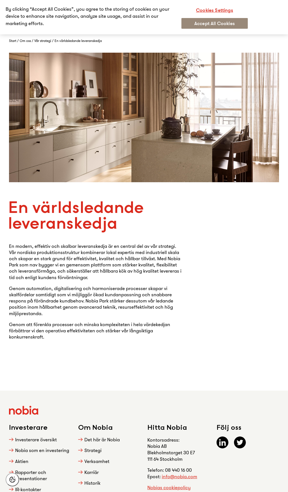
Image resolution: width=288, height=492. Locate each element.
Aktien (21, 461)
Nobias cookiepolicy (169, 487)
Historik (92, 483)
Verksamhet (96, 461)
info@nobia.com (179, 476)
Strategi (93, 450)
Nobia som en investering (42, 450)
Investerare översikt (36, 439)
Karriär (91, 472)
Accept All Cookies (214, 23)
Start (13, 41)
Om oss (26, 41)
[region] (144, 17)
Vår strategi (43, 41)
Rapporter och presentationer (31, 475)
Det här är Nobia (102, 439)
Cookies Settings (214, 10)
